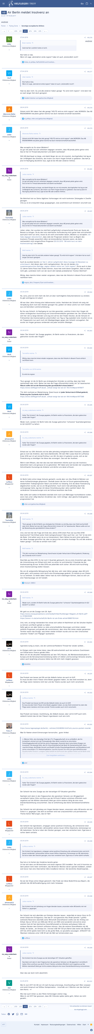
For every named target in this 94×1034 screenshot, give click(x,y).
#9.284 (89, 348)
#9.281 (90, 211)
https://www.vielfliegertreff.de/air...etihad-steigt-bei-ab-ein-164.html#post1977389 (52, 397)
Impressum (44, 1024)
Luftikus (9, 482)
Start (84, 1024)
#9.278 (89, 108)
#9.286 (89, 432)
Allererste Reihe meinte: (30, 133)
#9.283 (89, 331)
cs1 (4, 16)
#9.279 (89, 128)
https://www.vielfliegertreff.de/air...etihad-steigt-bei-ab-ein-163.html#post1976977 (52, 388)
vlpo (9, 988)
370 (15, 31)
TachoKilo (9, 218)
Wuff (9, 78)
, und (38, 119)
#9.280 (89, 169)
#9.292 (89, 693)
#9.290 (89, 642)
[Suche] (91, 3)
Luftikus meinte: (27, 698)
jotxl (9, 648)
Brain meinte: (26, 43)
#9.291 (90, 674)
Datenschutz (71, 1024)
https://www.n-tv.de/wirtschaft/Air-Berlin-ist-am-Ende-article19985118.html (49, 618)
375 (39, 31)
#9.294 (89, 772)
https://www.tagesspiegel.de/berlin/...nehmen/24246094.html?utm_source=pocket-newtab (55, 728)
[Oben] (88, 1024)
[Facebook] (91, 1030)
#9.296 (89, 841)
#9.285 (89, 405)
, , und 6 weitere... (39, 62)
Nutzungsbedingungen (57, 1024)
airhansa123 (9, 439)
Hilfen (79, 1024)
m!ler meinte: (26, 77)
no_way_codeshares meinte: (31, 410)
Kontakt (37, 1024)
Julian (9, 135)
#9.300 (89, 981)
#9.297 (89, 877)
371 (20, 31)
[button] (3, 4)
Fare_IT (9, 731)
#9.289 (89, 592)
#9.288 (89, 514)
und (38, 98)
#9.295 (89, 822)
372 (25, 31)
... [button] (11, 31)
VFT (3, 1024)
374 (35, 31)
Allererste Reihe (9, 114)
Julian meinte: (27, 174)
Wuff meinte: (26, 250)
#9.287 (89, 475)
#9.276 (89, 37)
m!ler (9, 44)
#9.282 (89, 292)
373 (30, 31)
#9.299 (89, 948)
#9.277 (89, 72)
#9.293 (89, 724)
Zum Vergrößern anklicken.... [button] (56, 755)
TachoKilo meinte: (28, 353)
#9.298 (89, 896)
